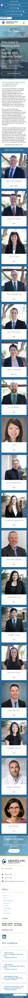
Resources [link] (5, 905)
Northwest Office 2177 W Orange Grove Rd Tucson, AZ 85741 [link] (13, 978)
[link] (2, 5)
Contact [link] (5, 910)
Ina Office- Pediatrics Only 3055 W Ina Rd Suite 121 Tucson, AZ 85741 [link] (14, 988)
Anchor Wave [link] (19, 997)
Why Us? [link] (5, 898)
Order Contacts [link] (6, 913)
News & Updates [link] (7, 908)
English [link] (4, 18)
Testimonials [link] (6, 903)
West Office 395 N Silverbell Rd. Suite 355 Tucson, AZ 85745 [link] (13, 955)
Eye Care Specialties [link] (8, 900)
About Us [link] (5, 895)
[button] (24, 23)
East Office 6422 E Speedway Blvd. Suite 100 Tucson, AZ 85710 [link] (14, 967)
